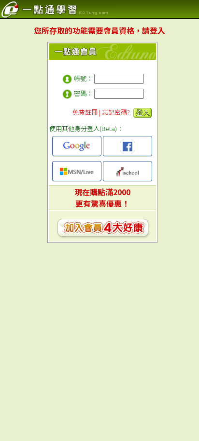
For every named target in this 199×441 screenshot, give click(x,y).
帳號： (83, 78)
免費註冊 (85, 112)
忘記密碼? (116, 112)
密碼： (83, 93)
